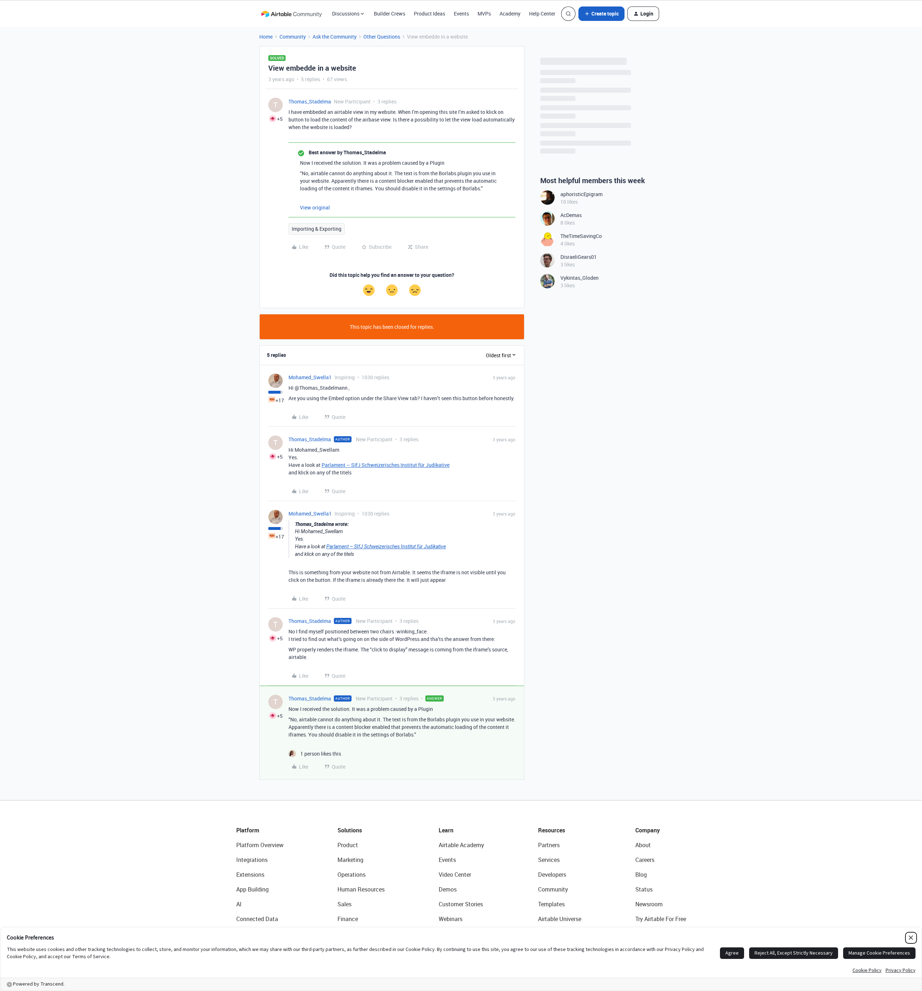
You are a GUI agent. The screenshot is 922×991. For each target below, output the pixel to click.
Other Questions (381, 36)
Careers (644, 860)
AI (239, 904)
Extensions (250, 875)
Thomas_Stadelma (309, 101)
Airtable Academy (461, 845)
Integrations (252, 860)
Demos (448, 889)
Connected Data (257, 919)
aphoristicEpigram (581, 194)
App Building (252, 889)
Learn (446, 830)
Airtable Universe (559, 919)
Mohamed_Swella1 (310, 377)
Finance (347, 919)
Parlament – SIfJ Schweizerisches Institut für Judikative (385, 464)
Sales (344, 904)
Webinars (450, 919)
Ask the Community (335, 36)
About (643, 845)
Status (644, 889)
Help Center (542, 13)
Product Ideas (429, 13)
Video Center (455, 875)
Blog (641, 875)
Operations (351, 875)
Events (461, 13)
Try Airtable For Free (660, 919)
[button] (601, 13)
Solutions (349, 830)
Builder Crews (389, 13)
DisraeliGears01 (578, 256)
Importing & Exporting (316, 228)
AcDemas (571, 215)
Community (292, 36)
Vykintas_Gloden (579, 277)
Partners (549, 845)
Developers (552, 875)
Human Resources (361, 889)
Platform (247, 830)
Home (266, 36)
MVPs (484, 13)
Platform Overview (259, 845)
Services (549, 860)
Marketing (350, 860)
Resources (551, 830)
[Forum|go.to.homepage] (291, 13)
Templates (551, 904)
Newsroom (649, 904)
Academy (510, 13)
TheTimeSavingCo (581, 236)
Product (347, 845)
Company (647, 830)
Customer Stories (461, 904)
